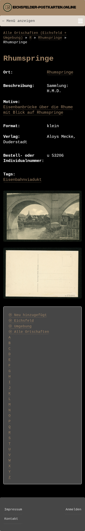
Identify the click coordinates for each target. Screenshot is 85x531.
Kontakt (11, 519)
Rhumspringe (50, 38)
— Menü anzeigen (18, 21)
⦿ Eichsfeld (21, 321)
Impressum (13, 509)
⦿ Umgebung (20, 326)
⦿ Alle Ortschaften (28, 332)
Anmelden (73, 509)
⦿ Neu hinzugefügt (27, 315)
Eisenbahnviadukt (22, 179)
